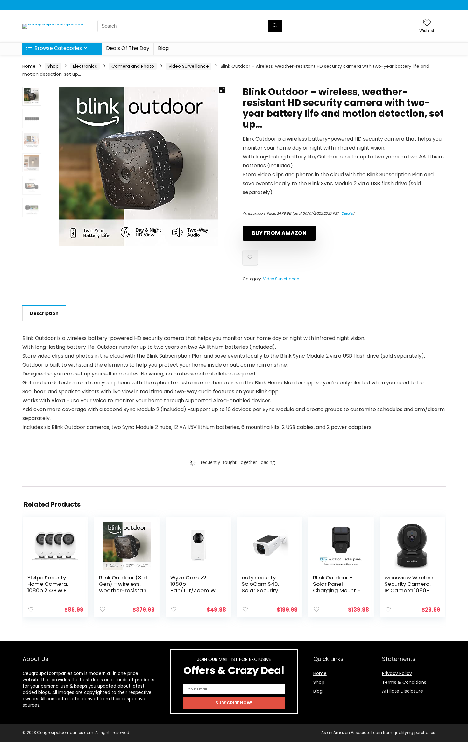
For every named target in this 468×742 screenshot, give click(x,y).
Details (347, 213)
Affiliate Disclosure (402, 691)
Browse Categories (57, 48)
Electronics (85, 66)
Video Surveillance (188, 66)
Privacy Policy (397, 673)
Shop (53, 66)
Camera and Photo (132, 66)
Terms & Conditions (404, 682)
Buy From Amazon (279, 233)
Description (44, 313)
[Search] (275, 26)
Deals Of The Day (127, 48)
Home (29, 66)
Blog (163, 48)
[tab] (44, 313)
